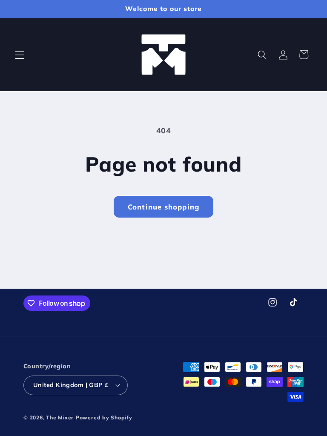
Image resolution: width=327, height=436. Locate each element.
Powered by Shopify (104, 417)
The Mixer (60, 417)
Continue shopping (163, 206)
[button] (19, 54)
